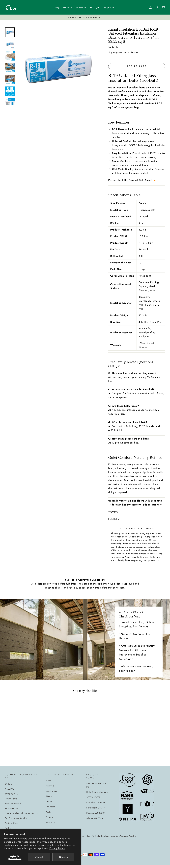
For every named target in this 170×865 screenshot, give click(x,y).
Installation (114, 519)
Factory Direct (11, 823)
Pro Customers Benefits (16, 818)
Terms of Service (13, 803)
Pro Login (94, 7)
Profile (8, 827)
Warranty (113, 512)
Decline (63, 857)
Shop (57, 7)
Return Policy (11, 798)
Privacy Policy (57, 848)
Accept (39, 857)
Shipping (112, 52)
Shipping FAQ (11, 793)
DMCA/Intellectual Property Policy (21, 813)
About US (9, 788)
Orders (8, 783)
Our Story (67, 7)
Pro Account (81, 7)
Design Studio (109, 7)
